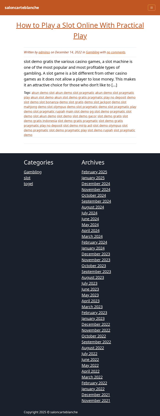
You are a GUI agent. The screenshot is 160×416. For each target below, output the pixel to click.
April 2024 (91, 230)
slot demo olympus (107, 125)
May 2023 (90, 295)
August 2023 (93, 277)
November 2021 (96, 400)
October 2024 (94, 195)
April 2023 (91, 300)
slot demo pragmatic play (68, 130)
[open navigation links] (151, 8)
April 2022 (91, 371)
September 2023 (96, 271)
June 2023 (90, 289)
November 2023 (96, 259)
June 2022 (90, 359)
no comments (116, 52)
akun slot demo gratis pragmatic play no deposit (90, 97)
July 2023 (89, 283)
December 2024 (96, 183)
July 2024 (89, 213)
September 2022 (96, 341)
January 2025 (93, 177)
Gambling (92, 52)
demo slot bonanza (44, 102)
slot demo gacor (85, 116)
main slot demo (77, 111)
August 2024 (93, 207)
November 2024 (96, 189)
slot (27, 177)
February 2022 (94, 383)
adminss (44, 52)
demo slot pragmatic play (117, 107)
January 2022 (93, 388)
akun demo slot (43, 92)
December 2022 (96, 324)
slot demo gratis (110, 116)
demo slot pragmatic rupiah (44, 111)
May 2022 (90, 365)
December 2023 (96, 254)
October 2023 (94, 265)
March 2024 (92, 236)
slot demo (64, 116)
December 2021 (96, 394)
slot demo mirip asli (77, 125)
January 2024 (93, 248)
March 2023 (92, 306)
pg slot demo (99, 111)
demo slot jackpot (97, 102)
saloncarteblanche (22, 7)
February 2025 (94, 171)
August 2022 (93, 347)
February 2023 (94, 312)
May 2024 (90, 224)
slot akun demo (44, 116)
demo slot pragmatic (82, 107)
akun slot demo (42, 97)
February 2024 (94, 242)
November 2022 (96, 330)
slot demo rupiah (100, 130)
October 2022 (94, 336)
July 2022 (89, 353)
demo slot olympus (52, 107)
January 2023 (93, 318)
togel (28, 183)
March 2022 (92, 377)
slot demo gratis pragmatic (78, 121)
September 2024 (96, 201)
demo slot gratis (71, 102)
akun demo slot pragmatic (74, 92)
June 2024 (90, 218)
